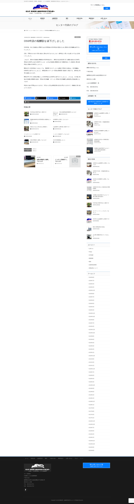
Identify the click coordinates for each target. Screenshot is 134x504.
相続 (90, 261)
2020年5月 (91, 375)
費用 (46, 458)
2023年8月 (91, 336)
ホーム (26, 458)
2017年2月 (91, 414)
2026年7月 (91, 280)
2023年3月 (91, 346)
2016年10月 (92, 424)
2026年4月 (91, 283)
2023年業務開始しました (59, 140)
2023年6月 (91, 339)
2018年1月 (91, 404)
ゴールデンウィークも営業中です (32, 134)
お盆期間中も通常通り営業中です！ (61, 126)
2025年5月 (91, 303)
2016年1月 (91, 437)
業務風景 (91, 258)
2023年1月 (91, 352)
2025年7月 (91, 296)
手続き (90, 251)
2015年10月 (92, 444)
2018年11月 (92, 401)
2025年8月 (91, 293)
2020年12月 (92, 368)
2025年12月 (92, 290)
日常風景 (91, 255)
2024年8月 (91, 319)
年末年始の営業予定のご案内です (38, 112)
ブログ (76, 458)
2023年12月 (92, 329)
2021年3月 (91, 362)
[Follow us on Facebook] (25, 489)
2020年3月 (91, 381)
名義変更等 (40, 458)
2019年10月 (92, 385)
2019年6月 (91, 391)
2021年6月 (91, 359)
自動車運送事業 (93, 264)
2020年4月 (91, 378)
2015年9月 (91, 447)
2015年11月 (92, 440)
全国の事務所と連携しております (38, 140)
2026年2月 (91, 287)
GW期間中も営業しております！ (61, 119)
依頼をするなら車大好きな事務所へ (39, 126)
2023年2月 (91, 349)
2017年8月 (91, 411)
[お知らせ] (29, 161)
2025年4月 (91, 306)
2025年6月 (91, 300)
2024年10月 (92, 316)
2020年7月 (91, 372)
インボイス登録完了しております (61, 134)
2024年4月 (91, 326)
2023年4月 (91, 342)
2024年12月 (92, 313)
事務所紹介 (61, 458)
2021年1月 (91, 365)
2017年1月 (91, 417)
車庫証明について (93, 268)
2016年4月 (91, 434)
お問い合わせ (69, 458)
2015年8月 (91, 450)
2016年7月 (91, 427)
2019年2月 (91, 395)
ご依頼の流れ (52, 458)
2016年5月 (91, 430)
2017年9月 (91, 408)
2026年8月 (91, 277)
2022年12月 (92, 355)
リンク (81, 458)
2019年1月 (91, 398)
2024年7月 (91, 323)
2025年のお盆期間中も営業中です (101, 219)
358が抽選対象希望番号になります (67, 112)
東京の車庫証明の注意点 (99, 227)
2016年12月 (92, 421)
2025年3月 (91, 310)
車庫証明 (33, 458)
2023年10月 (92, 332)
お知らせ (78, 37)
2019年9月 (91, 388)
